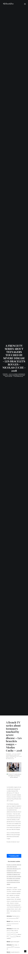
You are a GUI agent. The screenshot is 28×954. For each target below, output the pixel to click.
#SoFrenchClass (19, 376)
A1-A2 (11, 374)
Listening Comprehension (19, 374)
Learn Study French (7, 375)
